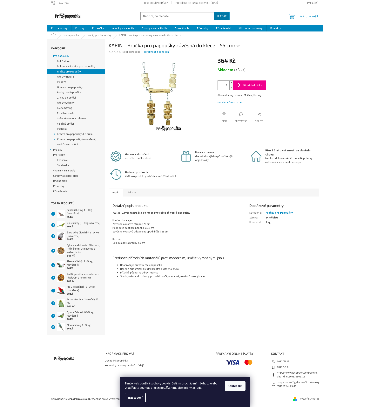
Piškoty (61, 82)
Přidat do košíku (252, 85)
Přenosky (58, 186)
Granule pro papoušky (70, 87)
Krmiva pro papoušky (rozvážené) (76, 139)
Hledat (221, 16)
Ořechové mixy (66, 103)
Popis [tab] (115, 193)
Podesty (62, 129)
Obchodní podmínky (156, 3)
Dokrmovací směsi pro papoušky (76, 66)
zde (199, 388)
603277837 (283, 361)
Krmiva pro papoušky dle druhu (75, 134)
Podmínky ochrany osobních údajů (197, 3)
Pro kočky (59, 155)
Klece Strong (64, 108)
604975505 (283, 367)
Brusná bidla (60, 181)
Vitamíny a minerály (64, 171)
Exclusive (62, 160)
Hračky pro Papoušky (69, 72)
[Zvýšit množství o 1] (231, 83)
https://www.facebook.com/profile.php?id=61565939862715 (297, 374)
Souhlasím (235, 386)
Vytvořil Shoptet (309, 399)
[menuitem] (59, 28)
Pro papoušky (61, 56)
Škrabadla (63, 165)
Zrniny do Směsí (66, 98)
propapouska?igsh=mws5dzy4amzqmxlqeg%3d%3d (298, 384)
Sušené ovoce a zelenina (71, 119)
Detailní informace (228, 103)
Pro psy (57, 150)
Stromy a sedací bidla (65, 176)
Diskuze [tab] (131, 193)
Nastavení (135, 398)
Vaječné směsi (65, 124)
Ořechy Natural (65, 77)
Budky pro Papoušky (69, 92)
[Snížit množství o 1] (231, 87)
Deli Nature (63, 61)
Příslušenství (60, 191)
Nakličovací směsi (67, 145)
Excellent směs (66, 113)
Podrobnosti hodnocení (155, 52)
